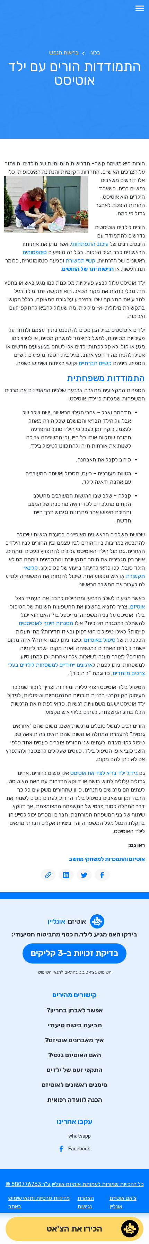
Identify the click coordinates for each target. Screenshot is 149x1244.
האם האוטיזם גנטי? (74, 1055)
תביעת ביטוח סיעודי (74, 1025)
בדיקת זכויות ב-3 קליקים (75, 953)
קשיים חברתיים (95, 363)
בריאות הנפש (64, 52)
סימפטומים (35, 252)
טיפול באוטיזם (99, 640)
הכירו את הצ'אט (74, 1229)
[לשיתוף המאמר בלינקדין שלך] (66, 875)
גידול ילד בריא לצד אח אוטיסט (104, 773)
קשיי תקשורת (80, 260)
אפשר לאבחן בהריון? (74, 1010)
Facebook (79, 1149)
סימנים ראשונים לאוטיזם (74, 1085)
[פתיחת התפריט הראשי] (139, 8)
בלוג (95, 52)
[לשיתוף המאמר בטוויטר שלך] (84, 875)
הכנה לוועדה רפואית (74, 1100)
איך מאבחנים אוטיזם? (74, 1040)
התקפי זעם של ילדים (75, 1070)
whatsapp (79, 1136)
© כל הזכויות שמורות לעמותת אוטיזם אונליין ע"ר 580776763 (75, 1184)
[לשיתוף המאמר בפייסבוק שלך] (102, 875)
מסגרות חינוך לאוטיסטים (46, 623)
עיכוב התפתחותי (89, 244)
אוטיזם (137, 606)
